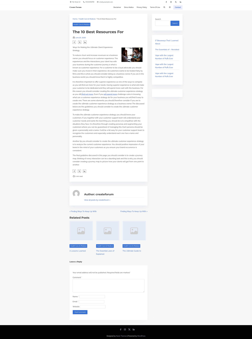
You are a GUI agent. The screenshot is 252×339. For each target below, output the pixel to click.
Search (158, 19)
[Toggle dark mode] (169, 7)
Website (76, 307)
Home (75, 19)
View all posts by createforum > (97, 200)
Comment (77, 277)
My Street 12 (76, 2)
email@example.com (106, 2)
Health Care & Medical (87, 19)
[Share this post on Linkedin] (85, 42)
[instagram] (171, 2)
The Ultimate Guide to (132, 251)
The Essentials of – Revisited (167, 50)
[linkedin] (181, 2)
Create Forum (75, 7)
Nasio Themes (121, 336)
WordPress (141, 336)
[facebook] (166, 2)
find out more (87, 94)
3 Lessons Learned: (77, 251)
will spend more (110, 94)
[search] (164, 7)
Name (76, 296)
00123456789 (89, 2)
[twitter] (176, 2)
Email (75, 302)
